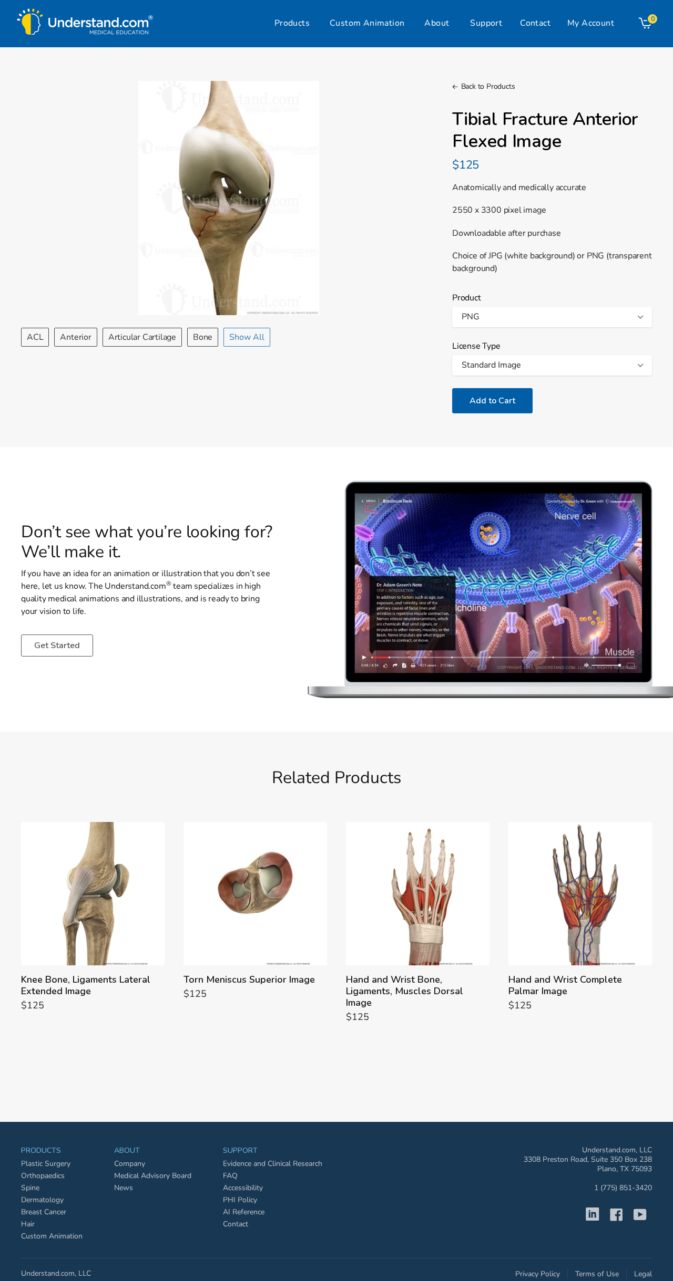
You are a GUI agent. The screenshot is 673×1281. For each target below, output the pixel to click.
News (123, 1188)
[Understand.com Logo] (85, 19)
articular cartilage (142, 337)
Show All (246, 337)
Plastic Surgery (45, 1164)
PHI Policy (240, 1200)
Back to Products (488, 86)
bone (202, 337)
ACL (35, 337)
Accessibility (243, 1188)
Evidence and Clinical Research (272, 1164)
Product (466, 298)
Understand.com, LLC (56, 1273)
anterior (75, 337)
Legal (643, 1274)
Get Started (57, 645)
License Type (476, 346)
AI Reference (243, 1212)
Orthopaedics (43, 1176)
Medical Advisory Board (152, 1176)
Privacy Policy (537, 1274)
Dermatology (42, 1200)
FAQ (230, 1176)
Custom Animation (52, 1236)
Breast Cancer (43, 1212)
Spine (30, 1188)
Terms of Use (597, 1274)
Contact (235, 1224)
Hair (28, 1224)
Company (129, 1164)
